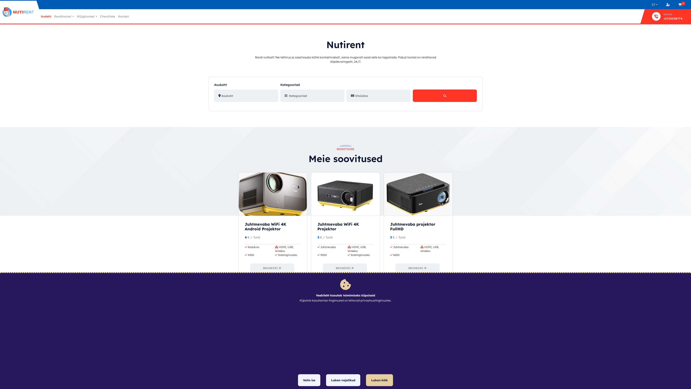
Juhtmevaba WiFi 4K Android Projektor (265, 226)
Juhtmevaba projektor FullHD (412, 226)
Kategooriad (290, 85)
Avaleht (46, 16)
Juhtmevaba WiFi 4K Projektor (338, 226)
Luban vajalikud (343, 380)
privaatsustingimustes (375, 300)
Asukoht (220, 85)
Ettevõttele (107, 16)
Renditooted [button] (63, 16)
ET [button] (653, 4)
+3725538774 (672, 18)
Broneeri (270, 268)
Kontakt (123, 16)
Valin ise (309, 380)
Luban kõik (379, 380)
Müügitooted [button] (86, 16)
